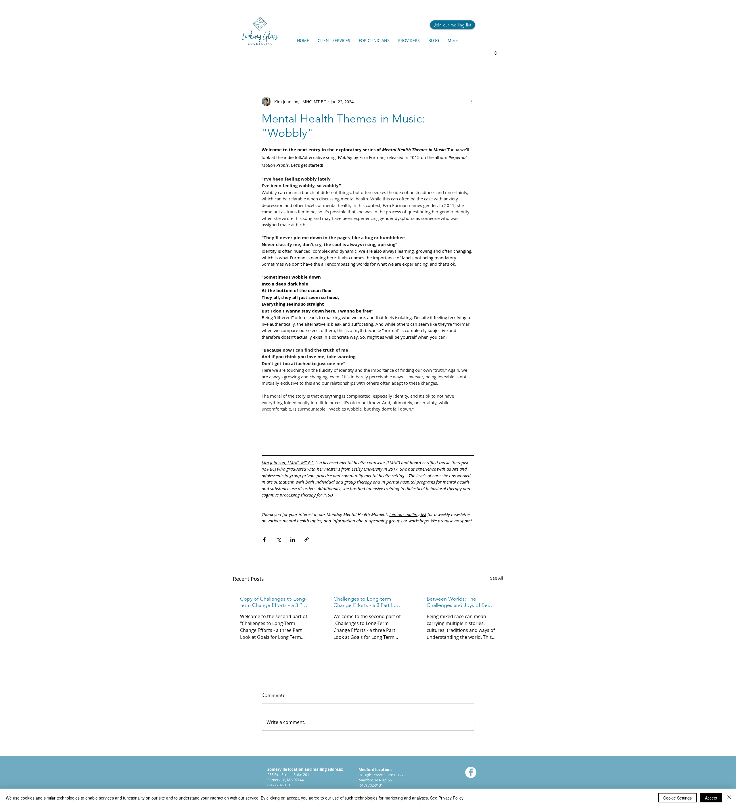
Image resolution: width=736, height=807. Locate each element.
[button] (496, 53)
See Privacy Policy (446, 798)
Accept (711, 798)
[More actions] (470, 101)
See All (496, 578)
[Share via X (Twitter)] (278, 539)
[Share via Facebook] (264, 539)
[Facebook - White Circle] (470, 772)
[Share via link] (306, 539)
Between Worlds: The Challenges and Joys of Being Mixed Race (461, 602)
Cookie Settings (677, 798)
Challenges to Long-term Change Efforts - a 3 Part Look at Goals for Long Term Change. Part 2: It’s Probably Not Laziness (368, 602)
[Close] (729, 797)
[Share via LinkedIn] (292, 539)
